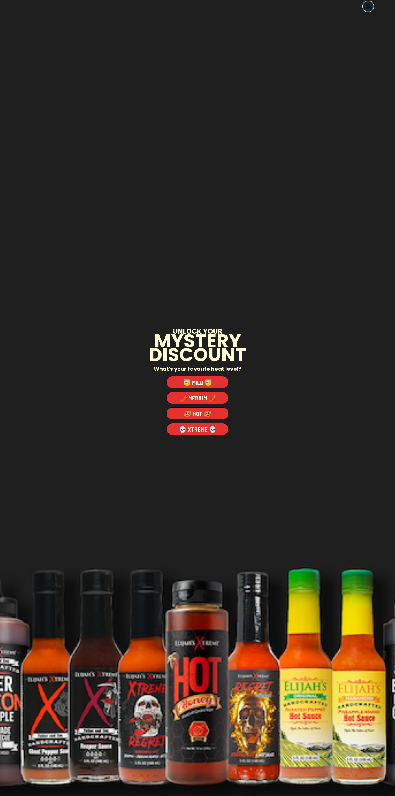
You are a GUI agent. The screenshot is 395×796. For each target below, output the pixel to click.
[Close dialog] (368, 6)
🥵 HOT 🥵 (197, 413)
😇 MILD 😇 (197, 382)
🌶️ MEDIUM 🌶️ (198, 398)
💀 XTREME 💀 (197, 429)
